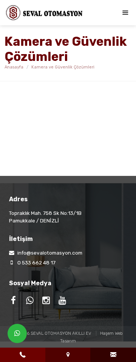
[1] (125, 12)
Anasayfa (14, 67)
